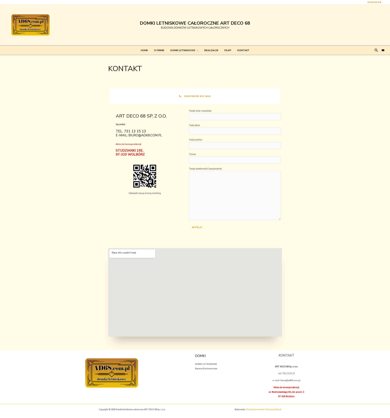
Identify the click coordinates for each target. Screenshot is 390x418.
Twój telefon (195, 139)
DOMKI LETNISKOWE (206, 363)
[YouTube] (383, 50)
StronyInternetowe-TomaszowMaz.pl (263, 409)
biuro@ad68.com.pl (145, 135)
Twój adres (194, 125)
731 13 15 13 (135, 131)
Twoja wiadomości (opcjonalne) (205, 168)
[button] (374, 2)
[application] (196, 50)
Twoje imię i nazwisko (200, 110)
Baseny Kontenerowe (206, 368)
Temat (192, 154)
